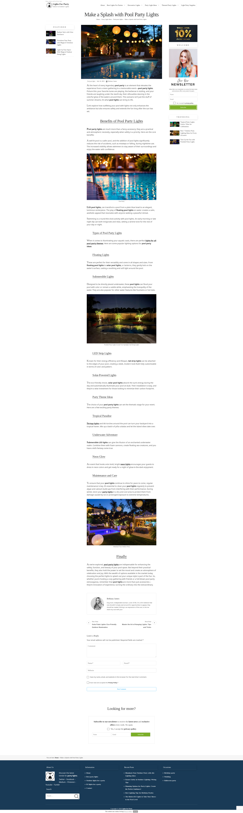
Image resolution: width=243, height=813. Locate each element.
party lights (107, 492)
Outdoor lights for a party (95, 780)
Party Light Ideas (151, 5)
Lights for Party (61, 4)
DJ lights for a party (93, 784)
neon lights (125, 464)
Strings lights (93, 423)
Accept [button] (135, 811)
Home (57, 757)
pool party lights (111, 564)
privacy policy (189, 103)
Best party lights (92, 777)
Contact (89, 788)
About (102, 5)
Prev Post (104, 624)
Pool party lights (91, 81)
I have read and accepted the (103, 683)
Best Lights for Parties (115, 5)
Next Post (136, 624)
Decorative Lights (134, 5)
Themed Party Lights (169, 5)
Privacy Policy (113, 683)
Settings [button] (121, 811)
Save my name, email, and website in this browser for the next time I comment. (118, 677)
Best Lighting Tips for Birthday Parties (139, 793)
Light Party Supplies (188, 5)
